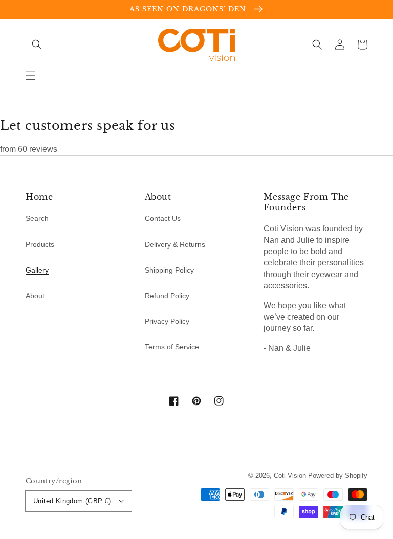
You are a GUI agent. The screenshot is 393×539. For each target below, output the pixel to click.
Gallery (37, 270)
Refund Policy (167, 295)
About (35, 295)
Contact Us (163, 218)
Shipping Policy (169, 270)
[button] (30, 75)
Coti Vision (290, 475)
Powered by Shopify (337, 475)
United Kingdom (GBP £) (72, 501)
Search (37, 218)
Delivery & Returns (175, 244)
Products (40, 244)
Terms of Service (172, 347)
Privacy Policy (167, 321)
